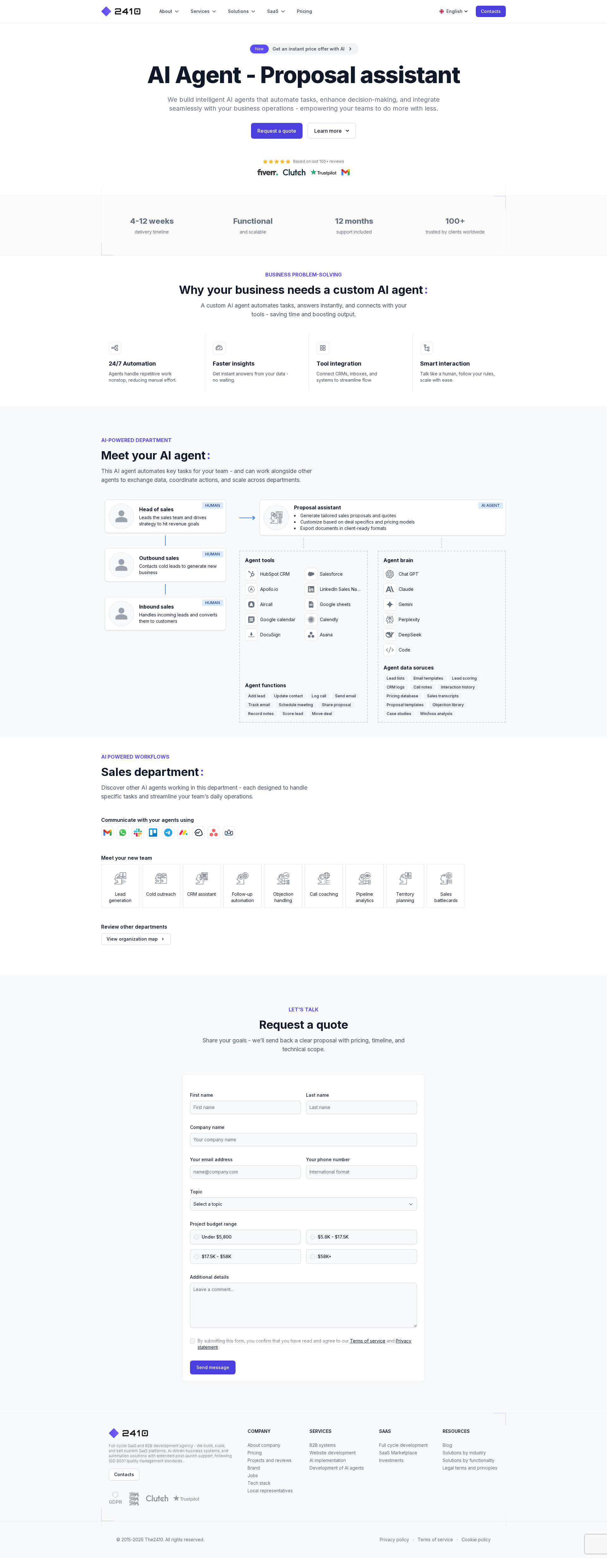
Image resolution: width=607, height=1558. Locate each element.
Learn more (328, 131)
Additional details (209, 1277)
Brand (254, 1467)
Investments (391, 1460)
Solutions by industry (464, 1452)
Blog (447, 1445)
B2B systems (323, 1445)
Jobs (253, 1475)
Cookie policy (476, 1539)
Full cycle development (403, 1445)
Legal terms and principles (470, 1467)
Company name (207, 1127)
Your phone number (328, 1159)
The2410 (154, 1539)
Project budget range (213, 1224)
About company (264, 1445)
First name (201, 1095)
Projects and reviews (269, 1460)
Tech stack (259, 1483)
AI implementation (328, 1460)
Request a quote (276, 131)
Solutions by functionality (468, 1460)
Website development (333, 1452)
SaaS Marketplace (398, 1452)
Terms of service (367, 1340)
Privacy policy (394, 1539)
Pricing (255, 1452)
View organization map (132, 939)
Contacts (491, 11)
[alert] (304, 49)
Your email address (211, 1159)
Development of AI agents (337, 1467)
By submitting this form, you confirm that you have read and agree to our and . (304, 1344)
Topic (196, 1191)
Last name (317, 1095)
